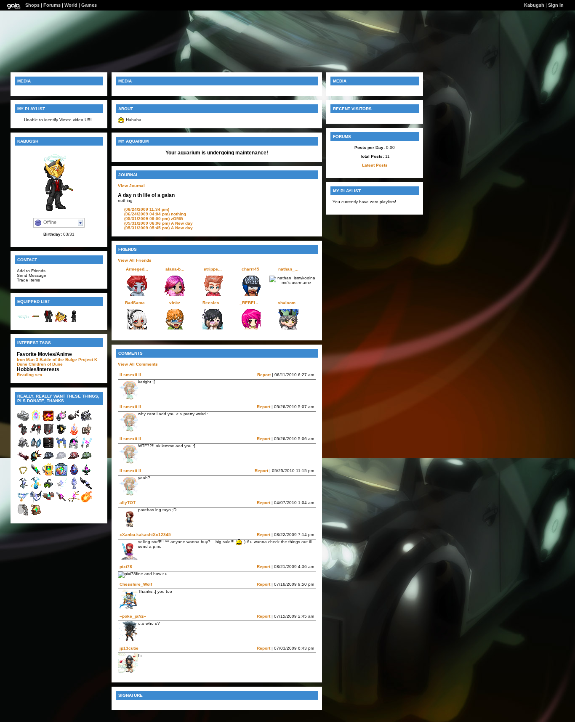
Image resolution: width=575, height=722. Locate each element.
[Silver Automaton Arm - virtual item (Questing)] (23, 514)
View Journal (131, 185)
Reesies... (212, 302)
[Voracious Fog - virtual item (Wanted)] (86, 474)
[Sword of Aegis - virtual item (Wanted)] (61, 501)
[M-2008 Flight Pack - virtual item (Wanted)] (61, 447)
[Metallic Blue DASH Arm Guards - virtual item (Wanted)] (35, 447)
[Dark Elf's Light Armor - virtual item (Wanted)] (86, 420)
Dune (22, 364)
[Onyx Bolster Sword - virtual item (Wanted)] (35, 474)
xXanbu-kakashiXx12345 (145, 534)
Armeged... (137, 269)
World (70, 5)
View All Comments (138, 364)
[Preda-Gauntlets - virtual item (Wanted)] (35, 434)
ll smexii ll (130, 374)
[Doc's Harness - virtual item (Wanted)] (86, 434)
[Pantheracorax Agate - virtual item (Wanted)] (73, 474)
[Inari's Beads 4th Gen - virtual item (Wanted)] (23, 501)
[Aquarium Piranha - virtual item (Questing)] (48, 501)
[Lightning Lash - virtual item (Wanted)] (73, 501)
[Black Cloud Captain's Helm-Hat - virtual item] (61, 321)
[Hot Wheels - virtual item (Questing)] (86, 501)
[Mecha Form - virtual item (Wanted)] (61, 420)
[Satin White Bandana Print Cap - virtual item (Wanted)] (61, 461)
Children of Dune (46, 364)
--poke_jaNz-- (133, 616)
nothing (155, 214)
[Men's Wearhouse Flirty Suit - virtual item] (48, 321)
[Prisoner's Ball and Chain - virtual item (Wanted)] (73, 420)
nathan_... (288, 269)
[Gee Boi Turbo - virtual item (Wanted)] (48, 474)
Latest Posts (375, 165)
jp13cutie (129, 648)
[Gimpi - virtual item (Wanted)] (23, 488)
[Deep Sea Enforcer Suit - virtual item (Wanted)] (35, 514)
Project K (87, 359)
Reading (25, 374)
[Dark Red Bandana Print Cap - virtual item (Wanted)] (73, 461)
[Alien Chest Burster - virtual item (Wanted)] (23, 461)
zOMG (153, 218)
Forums (52, 5)
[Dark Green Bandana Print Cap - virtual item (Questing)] (86, 461)
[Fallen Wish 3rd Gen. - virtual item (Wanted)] (61, 488)
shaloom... (288, 302)
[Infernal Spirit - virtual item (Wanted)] (73, 434)
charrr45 (250, 269)
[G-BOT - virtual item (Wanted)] (73, 447)
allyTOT (128, 502)
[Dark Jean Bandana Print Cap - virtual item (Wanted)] (48, 461)
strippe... (213, 269)
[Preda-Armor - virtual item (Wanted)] (23, 434)
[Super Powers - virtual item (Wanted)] (35, 420)
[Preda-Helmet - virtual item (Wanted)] (48, 434)
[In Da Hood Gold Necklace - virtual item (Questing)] (23, 474)
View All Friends (135, 260)
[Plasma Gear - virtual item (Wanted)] (86, 447)
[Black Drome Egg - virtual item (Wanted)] (35, 461)
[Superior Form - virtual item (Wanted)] (48, 420)
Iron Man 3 (27, 359)
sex (39, 374)
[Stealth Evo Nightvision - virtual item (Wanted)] (48, 488)
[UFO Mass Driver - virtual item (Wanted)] (23, 420)
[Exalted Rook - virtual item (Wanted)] (61, 434)
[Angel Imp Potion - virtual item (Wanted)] (35, 488)
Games (89, 5)
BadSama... (137, 302)
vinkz (174, 302)
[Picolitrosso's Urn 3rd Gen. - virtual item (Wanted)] (73, 488)
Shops (32, 5)
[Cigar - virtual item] (35, 321)
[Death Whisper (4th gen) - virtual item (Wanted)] (86, 488)
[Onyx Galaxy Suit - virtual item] (73, 321)
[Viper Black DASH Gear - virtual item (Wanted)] (23, 447)
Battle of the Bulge (58, 359)
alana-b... (174, 269)
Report (264, 374)
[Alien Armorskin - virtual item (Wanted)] (48, 447)
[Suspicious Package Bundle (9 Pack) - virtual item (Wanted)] (61, 474)
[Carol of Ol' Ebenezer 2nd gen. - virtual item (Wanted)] (35, 501)
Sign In (556, 5)
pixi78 (126, 566)
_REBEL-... (250, 302)
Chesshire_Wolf (136, 584)
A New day (158, 223)
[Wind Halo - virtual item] (23, 321)
